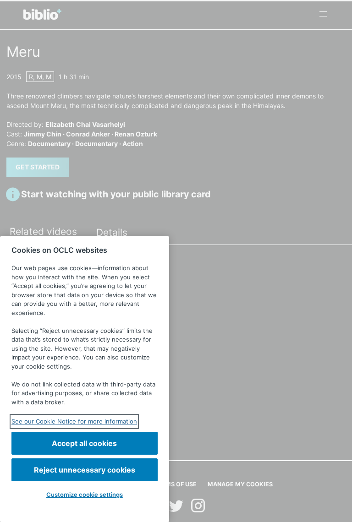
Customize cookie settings (84, 494)
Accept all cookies (84, 443)
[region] (84, 379)
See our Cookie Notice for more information (74, 421)
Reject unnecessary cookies (84, 469)
